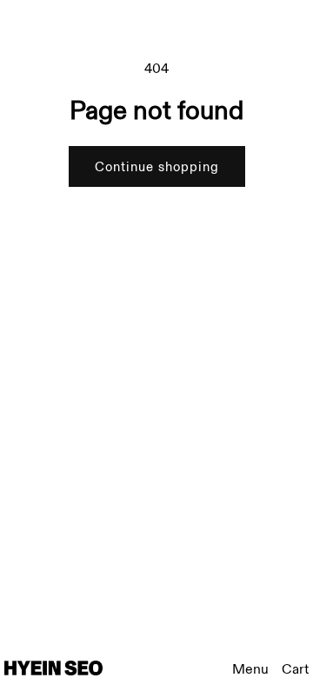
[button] (295, 669)
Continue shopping (157, 167)
